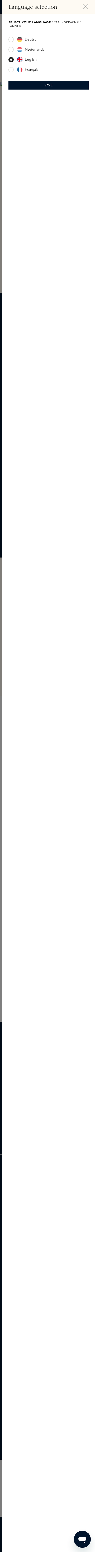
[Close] (85, 7)
